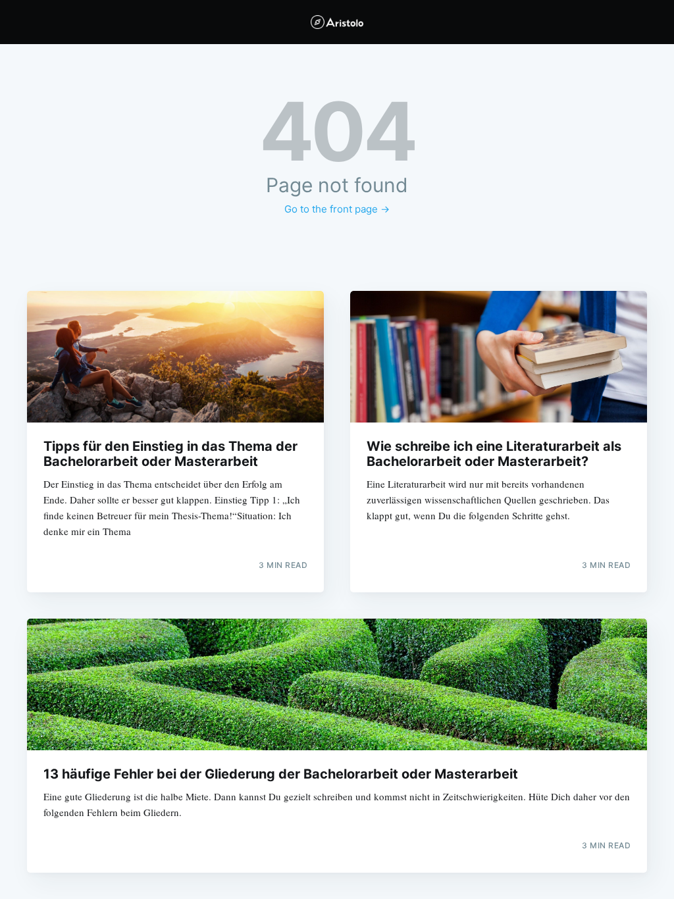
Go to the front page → (337, 209)
